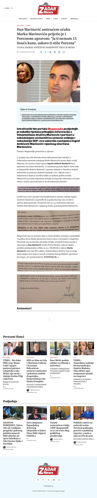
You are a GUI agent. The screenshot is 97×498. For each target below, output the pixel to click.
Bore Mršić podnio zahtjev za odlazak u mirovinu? (60, 363)
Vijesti (55, 18)
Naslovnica (23, 18)
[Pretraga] (12, 8)
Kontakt (64, 18)
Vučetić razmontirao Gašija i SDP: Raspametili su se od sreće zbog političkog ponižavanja (59, 429)
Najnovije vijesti (36, 18)
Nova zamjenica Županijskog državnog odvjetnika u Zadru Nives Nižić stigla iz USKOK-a (36, 429)
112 (74, 357)
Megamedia (55, 128)
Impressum (74, 18)
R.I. (51, 376)
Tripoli (63, 491)
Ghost (57, 491)
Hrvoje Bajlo (35, 390)
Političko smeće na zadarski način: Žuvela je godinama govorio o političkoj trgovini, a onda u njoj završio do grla (83, 429)
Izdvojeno (20, 25)
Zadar (48, 18)
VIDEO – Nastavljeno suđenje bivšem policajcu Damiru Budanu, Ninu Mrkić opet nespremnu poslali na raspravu (84, 368)
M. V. (18, 52)
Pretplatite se (48, 486)
